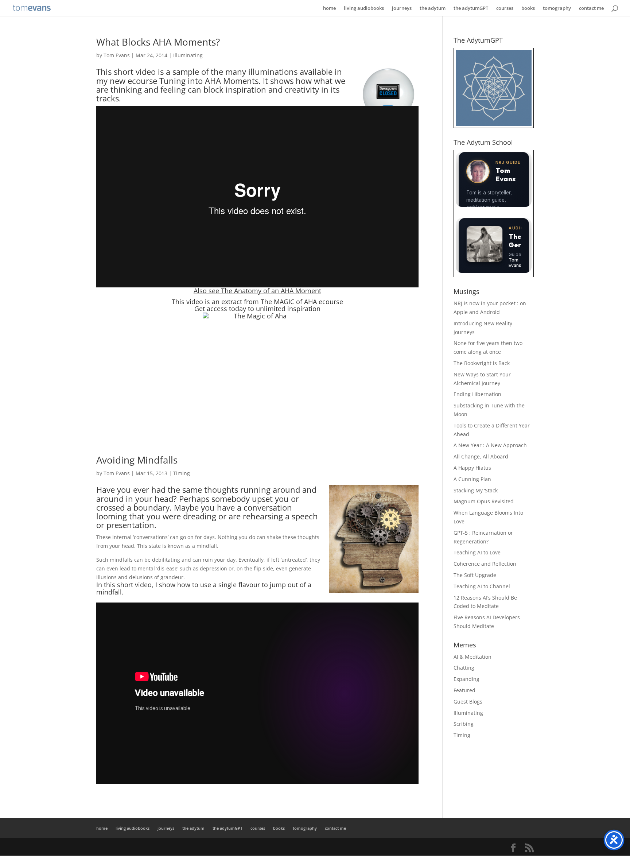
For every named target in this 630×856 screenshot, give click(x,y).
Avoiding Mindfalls (137, 459)
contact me (591, 8)
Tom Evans (117, 55)
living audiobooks (364, 8)
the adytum (433, 8)
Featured (464, 690)
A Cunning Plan (472, 479)
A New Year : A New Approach (490, 445)
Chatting (464, 667)
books (528, 8)
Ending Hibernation (477, 394)
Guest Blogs (468, 701)
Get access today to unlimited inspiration (257, 308)
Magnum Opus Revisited (484, 501)
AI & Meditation (472, 656)
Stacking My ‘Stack (476, 490)
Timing (181, 473)
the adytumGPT (471, 8)
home (329, 8)
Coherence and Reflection (485, 563)
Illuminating (188, 55)
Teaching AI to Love (477, 552)
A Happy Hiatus (472, 467)
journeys (402, 8)
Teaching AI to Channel (482, 586)
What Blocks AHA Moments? (158, 42)
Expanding (466, 678)
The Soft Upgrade (475, 575)
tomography (557, 8)
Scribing (464, 723)
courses (504, 8)
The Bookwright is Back (482, 363)
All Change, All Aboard (481, 456)
